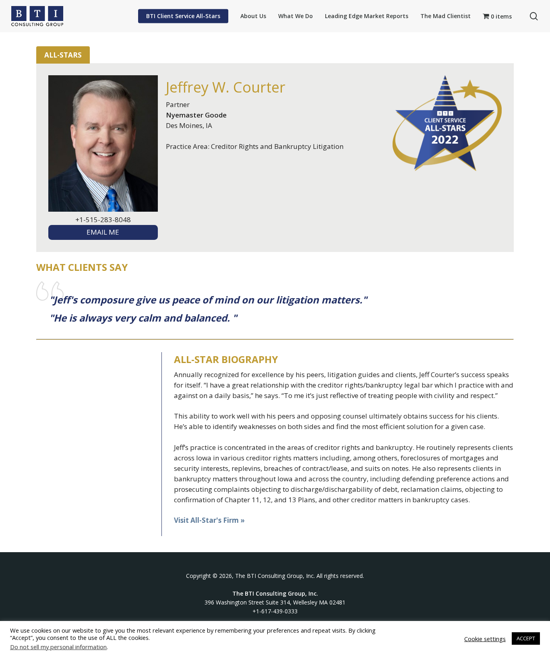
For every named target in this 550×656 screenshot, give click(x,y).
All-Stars (63, 55)
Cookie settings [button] (485, 638)
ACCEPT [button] (526, 638)
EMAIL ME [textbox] (103, 232)
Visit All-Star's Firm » (209, 520)
